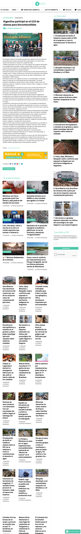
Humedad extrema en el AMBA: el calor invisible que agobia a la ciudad (36, 198)
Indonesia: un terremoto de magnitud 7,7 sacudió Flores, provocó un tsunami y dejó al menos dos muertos (9, 486)
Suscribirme (66, 248)
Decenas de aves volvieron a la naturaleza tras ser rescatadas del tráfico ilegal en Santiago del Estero (9, 410)
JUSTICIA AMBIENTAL (51, 10)
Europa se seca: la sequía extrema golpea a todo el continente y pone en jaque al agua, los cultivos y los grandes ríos (42, 447)
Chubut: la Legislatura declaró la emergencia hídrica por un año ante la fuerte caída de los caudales (9, 371)
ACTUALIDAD (8, 18)
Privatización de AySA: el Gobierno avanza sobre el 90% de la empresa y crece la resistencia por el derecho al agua (9, 448)
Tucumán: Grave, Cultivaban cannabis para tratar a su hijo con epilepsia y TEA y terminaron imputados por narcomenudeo (41, 295)
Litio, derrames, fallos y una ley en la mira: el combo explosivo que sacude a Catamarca (12, 229)
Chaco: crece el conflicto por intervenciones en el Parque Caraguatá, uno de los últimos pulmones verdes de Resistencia (37, 262)
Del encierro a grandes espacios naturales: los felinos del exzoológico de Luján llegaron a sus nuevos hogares (25, 334)
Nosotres (68, 10)
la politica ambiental (14, 148)
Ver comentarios (9, 169)
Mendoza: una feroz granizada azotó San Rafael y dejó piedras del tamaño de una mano (12, 199)
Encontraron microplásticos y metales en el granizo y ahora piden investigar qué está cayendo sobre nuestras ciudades (9, 334)
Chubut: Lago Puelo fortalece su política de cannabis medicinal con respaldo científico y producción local (25, 487)
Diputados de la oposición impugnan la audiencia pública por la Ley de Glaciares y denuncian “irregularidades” (37, 230)
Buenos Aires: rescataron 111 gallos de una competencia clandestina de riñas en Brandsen (25, 370)
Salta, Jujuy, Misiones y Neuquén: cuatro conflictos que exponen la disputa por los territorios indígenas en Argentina (25, 295)
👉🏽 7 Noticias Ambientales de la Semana (13, 258)
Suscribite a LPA (61, 232)
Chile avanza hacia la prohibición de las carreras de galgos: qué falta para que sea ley (41, 332)
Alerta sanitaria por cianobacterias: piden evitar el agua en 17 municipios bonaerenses (41, 370)
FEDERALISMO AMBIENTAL (32, 10)
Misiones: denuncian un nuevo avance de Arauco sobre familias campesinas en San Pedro (41, 409)
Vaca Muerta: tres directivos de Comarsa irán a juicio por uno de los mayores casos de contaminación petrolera (9, 294)
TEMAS (14, 10)
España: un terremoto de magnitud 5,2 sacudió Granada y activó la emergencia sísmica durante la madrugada (25, 410)
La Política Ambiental (13, 28)
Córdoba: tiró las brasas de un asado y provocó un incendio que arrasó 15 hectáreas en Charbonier (9, 524)
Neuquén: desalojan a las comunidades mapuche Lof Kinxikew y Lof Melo (42, 484)
